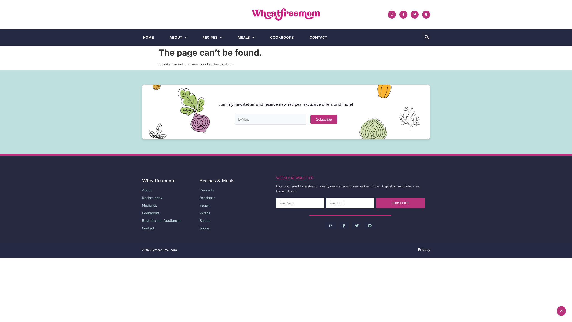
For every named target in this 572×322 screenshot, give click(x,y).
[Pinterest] (426, 15)
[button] (426, 36)
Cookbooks (282, 37)
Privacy (424, 250)
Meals (244, 37)
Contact (318, 37)
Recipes (210, 37)
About (176, 37)
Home (148, 37)
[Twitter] (415, 15)
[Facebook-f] (403, 15)
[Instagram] (392, 15)
